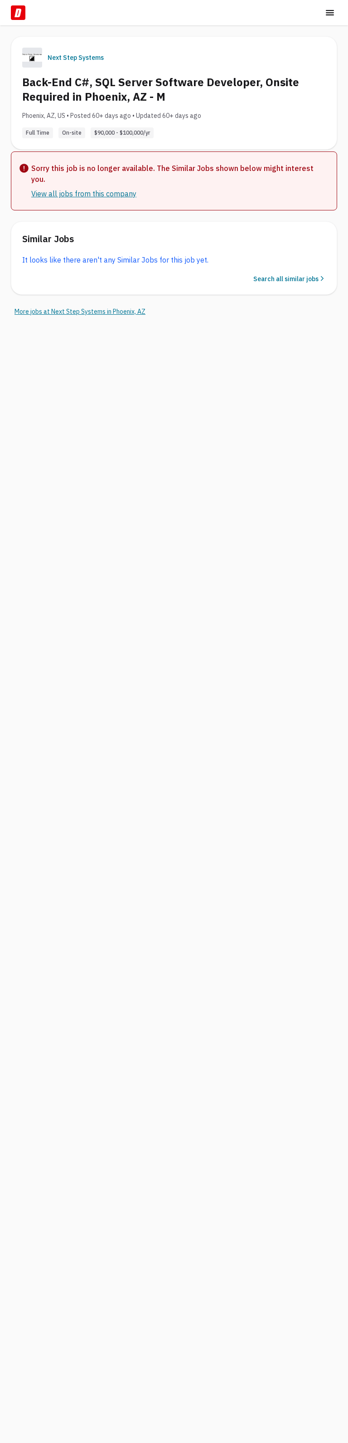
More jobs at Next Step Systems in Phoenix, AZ (79, 311)
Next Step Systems (76, 58)
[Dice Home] (18, 12)
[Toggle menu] (330, 12)
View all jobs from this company (83, 193)
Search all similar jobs (286, 279)
